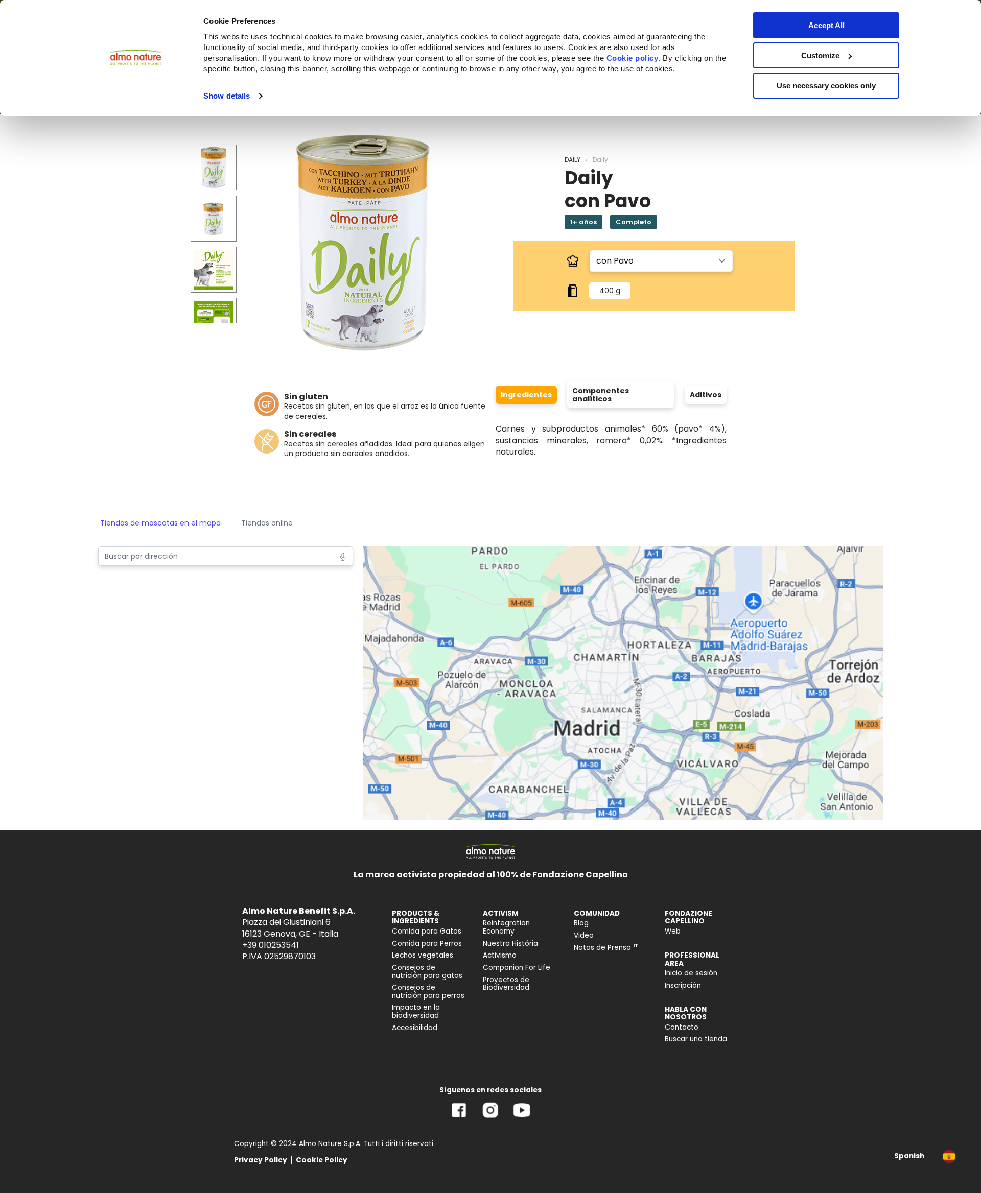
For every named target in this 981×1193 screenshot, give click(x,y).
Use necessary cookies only (826, 85)
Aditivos (705, 395)
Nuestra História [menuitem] (510, 943)
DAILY (572, 159)
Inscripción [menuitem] (683, 985)
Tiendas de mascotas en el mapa (160, 523)
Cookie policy (632, 58)
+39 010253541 (270, 945)
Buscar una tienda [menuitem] (696, 1039)
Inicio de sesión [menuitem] (691, 973)
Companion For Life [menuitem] (516, 967)
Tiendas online (267, 523)
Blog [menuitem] (581, 923)
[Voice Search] (343, 556)
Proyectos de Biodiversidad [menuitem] (506, 984)
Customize (820, 55)
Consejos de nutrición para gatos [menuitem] (427, 972)
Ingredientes (526, 395)
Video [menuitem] (584, 935)
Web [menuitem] (673, 931)
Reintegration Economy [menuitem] (506, 927)
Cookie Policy (321, 1160)
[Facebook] (459, 1118)
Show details (226, 95)
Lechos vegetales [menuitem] (422, 955)
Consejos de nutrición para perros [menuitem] (428, 991)
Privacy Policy (260, 1160)
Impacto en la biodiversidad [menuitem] (416, 1011)
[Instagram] (490, 1118)
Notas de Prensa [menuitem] (606, 947)
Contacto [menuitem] (681, 1027)
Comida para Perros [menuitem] (427, 943)
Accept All (826, 25)
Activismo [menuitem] (500, 955)
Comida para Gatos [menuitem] (426, 931)
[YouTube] (522, 1118)
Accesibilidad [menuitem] (414, 1028)
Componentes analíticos (600, 395)
